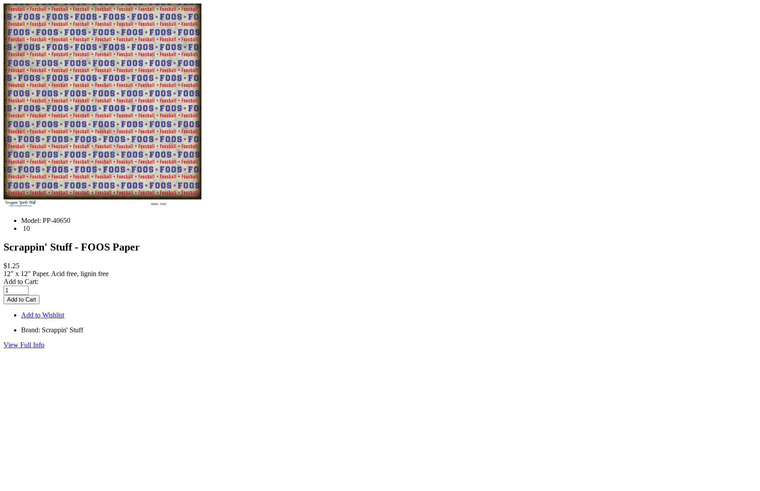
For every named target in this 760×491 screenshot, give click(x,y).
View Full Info (24, 345)
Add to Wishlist (42, 315)
